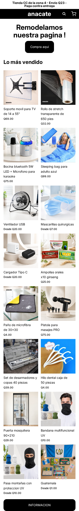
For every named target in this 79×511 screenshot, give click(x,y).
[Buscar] (64, 14)
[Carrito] (74, 14)
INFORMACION (39, 505)
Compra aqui (39, 47)
